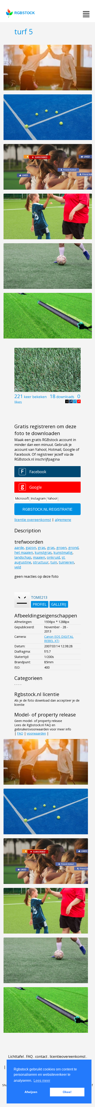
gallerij (58, 604)
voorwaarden (36, 733)
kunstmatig (62, 552)
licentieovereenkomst (68, 1056)
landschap (22, 557)
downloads (65, 396)
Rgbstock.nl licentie (36, 694)
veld (17, 567)
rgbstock (24, 13)
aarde (19, 547)
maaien (39, 557)
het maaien (23, 552)
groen (61, 547)
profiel (40, 604)
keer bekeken (35, 396)
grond (73, 547)
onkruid (53, 557)
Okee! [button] (67, 1092)
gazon (31, 547)
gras (41, 547)
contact (41, 1056)
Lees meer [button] (42, 1080)
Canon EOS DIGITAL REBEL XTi (59, 638)
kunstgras (43, 552)
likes (18, 402)
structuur (41, 562)
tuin (53, 562)
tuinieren (66, 562)
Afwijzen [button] (31, 1092)
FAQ (20, 733)
